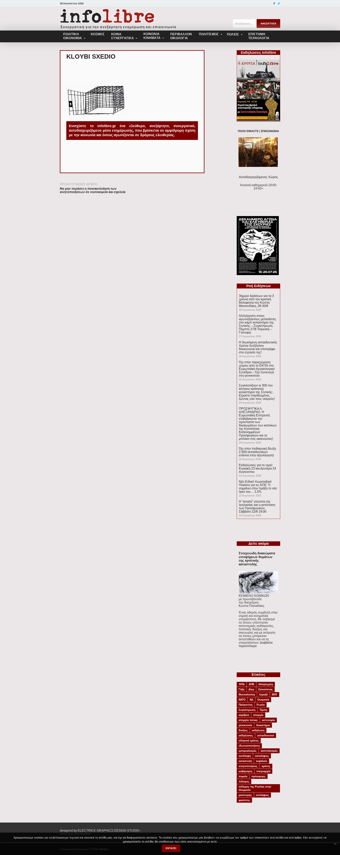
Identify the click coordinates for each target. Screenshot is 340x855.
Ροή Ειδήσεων (258, 286)
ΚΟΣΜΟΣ (97, 34)
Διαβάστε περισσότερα (256, 644)
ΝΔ (251, 699)
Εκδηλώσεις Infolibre (258, 53)
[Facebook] (274, 3)
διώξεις (243, 730)
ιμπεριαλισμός (248, 750)
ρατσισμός (245, 795)
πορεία (243, 776)
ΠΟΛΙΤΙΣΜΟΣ (209, 34)
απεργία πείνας (248, 720)
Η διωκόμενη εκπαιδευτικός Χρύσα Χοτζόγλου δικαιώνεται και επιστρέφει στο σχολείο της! (258, 347)
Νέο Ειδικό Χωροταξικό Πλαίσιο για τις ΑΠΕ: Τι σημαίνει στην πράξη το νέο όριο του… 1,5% (258, 486)
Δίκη (251, 689)
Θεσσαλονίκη (247, 694)
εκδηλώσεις (246, 735)
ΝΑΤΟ (242, 699)
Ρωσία (261, 704)
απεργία (258, 715)
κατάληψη (245, 755)
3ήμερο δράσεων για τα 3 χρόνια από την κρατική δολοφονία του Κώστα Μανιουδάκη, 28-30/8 (256, 301)
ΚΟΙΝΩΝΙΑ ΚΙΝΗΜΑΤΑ (152, 36)
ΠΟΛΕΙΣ (233, 34)
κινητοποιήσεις (248, 766)
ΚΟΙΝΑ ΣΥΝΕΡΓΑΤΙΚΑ (122, 36)
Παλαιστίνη (245, 704)
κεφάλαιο (261, 761)
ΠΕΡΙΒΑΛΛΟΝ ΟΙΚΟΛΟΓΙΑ (181, 36)
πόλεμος (244, 781)
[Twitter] (279, 3)
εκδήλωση (258, 730)
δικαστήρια (263, 725)
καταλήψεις (262, 755)
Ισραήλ (263, 694)
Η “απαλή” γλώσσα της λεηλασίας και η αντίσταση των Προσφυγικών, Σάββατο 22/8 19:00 (257, 506)
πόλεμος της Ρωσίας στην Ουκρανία (255, 788)
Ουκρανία (263, 699)
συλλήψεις (262, 795)
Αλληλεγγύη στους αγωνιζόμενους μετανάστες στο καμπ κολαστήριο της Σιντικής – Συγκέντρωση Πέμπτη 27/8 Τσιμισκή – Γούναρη (257, 324)
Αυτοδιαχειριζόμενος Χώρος (258, 177)
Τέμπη (263, 709)
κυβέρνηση (245, 771)
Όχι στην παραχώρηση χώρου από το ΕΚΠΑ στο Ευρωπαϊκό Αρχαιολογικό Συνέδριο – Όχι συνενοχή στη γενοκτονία (257, 368)
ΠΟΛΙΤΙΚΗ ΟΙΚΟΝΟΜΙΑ (72, 36)
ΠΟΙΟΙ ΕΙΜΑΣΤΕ (248, 131)
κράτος (266, 766)
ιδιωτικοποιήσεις (249, 745)
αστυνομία (268, 720)
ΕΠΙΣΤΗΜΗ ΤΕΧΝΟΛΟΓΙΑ (259, 36)
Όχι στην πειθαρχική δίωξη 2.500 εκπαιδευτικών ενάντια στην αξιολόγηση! (257, 452)
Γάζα (241, 689)
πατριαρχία (263, 771)
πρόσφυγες (258, 776)
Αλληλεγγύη (265, 684)
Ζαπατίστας (265, 689)
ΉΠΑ (242, 684)
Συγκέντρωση (247, 709)
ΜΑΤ (274, 694)
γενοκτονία (245, 725)
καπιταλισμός (269, 750)
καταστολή (245, 761)
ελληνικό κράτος (249, 740)
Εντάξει (171, 848)
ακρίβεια (244, 715)
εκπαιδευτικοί (265, 735)
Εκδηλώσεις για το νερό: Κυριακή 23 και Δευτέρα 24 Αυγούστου (257, 468)
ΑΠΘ (251, 684)
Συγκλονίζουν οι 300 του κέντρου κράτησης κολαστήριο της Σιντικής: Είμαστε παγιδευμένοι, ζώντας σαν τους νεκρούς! (257, 392)
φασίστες (244, 800)
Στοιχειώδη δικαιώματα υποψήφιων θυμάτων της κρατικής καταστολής (257, 558)
